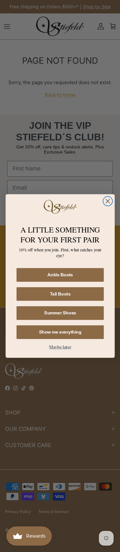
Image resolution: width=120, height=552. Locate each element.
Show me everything (60, 332)
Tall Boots (60, 293)
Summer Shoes (60, 313)
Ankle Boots (60, 274)
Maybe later (60, 346)
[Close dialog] (107, 201)
